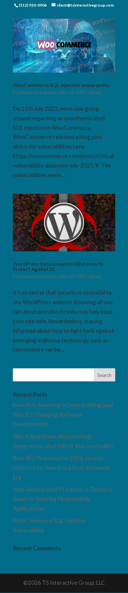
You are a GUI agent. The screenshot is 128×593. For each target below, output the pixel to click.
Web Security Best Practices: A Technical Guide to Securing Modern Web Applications (63, 499)
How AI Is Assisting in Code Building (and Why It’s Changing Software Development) (63, 414)
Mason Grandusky (37, 92)
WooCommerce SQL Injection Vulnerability (61, 85)
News (96, 92)
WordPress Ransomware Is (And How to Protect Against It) (58, 266)
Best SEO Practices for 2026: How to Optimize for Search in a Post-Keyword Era (61, 468)
